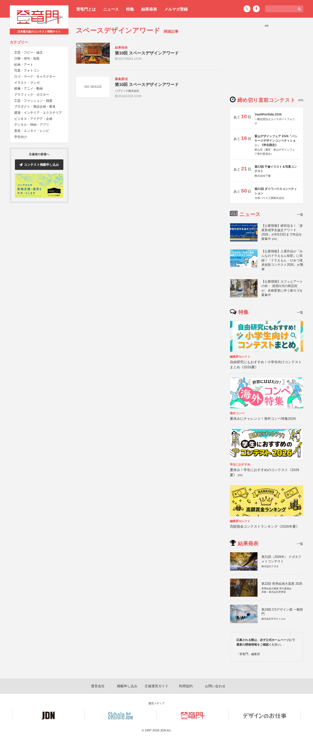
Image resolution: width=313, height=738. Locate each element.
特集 (130, 9)
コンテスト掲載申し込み (41, 164)
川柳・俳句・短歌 (27, 58)
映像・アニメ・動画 (28, 89)
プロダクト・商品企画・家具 (35, 107)
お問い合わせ (215, 686)
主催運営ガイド (156, 686)
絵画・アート (23, 64)
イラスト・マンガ (27, 82)
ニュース (111, 9)
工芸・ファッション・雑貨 (33, 100)
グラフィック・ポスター (31, 95)
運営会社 (98, 686)
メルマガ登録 (176, 9)
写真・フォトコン (27, 70)
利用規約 (186, 686)
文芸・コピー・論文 (28, 52)
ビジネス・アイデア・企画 (33, 119)
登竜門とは (86, 9)
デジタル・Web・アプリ (31, 125)
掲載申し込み (127, 686)
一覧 (300, 214)
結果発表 (149, 9)
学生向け (20, 137)
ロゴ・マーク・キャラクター (35, 76)
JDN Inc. (165, 730)
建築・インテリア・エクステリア (38, 113)
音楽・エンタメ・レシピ (31, 131)
